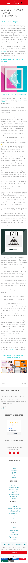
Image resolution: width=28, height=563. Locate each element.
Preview (14, 474)
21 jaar (2, 379)
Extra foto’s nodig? (14, 496)
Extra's (14, 468)
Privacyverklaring (14, 537)
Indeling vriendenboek (14, 513)
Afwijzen (14, 556)
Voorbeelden (14, 466)
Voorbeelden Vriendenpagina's (14, 508)
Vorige (3, 383)
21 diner (7, 379)
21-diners (3, 51)
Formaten (14, 472)
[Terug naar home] (14, 2)
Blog (14, 518)
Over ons (14, 527)
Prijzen (14, 477)
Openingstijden (14, 534)
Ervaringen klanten (14, 530)
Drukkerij (14, 532)
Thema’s (14, 465)
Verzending (14, 491)
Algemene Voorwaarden (14, 536)
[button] (2, 2)
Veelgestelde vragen (14, 489)
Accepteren (14, 552)
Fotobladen (14, 470)
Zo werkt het (14, 485)
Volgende (24, 383)
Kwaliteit (14, 475)
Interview (14, 529)
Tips (14, 517)
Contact (14, 498)
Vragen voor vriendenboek (14, 511)
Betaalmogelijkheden (14, 494)
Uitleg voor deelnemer (14, 487)
